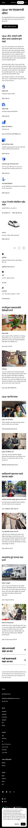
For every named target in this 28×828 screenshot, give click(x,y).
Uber (3, 2)
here (19, 819)
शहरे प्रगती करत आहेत (7, 144)
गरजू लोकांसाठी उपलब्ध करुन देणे (10, 531)
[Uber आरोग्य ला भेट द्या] (14, 521)
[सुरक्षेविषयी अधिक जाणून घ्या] (3, 254)
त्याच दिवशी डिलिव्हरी (7, 183)
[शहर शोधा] (3, 272)
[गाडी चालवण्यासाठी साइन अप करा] (14, 409)
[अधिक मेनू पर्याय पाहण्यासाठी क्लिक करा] (25, 2)
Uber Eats (5, 109)
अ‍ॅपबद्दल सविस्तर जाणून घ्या (10, 26)
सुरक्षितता (4, 257)
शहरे (3, 275)
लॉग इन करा (13, 2)
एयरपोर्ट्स (4, 291)
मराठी (5, 799)
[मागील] (19, 248)
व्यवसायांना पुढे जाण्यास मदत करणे (10, 164)
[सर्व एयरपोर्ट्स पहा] (3, 288)
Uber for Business (7, 622)
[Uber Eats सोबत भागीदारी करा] (14, 358)
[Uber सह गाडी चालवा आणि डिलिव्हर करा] (4, 122)
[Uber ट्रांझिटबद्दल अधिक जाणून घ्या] (14, 489)
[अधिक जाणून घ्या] (4, 86)
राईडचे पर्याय (5, 91)
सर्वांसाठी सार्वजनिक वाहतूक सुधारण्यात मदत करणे (14, 499)
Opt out (17, 824)
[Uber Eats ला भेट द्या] (14, 323)
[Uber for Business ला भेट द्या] (14, 612)
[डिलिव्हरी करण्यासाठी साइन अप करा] (14, 441)
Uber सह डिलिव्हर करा (8, 452)
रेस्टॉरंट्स (4, 369)
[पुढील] (24, 248)
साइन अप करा (20, 2)
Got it (23, 824)
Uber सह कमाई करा (7, 126)
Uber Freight (6, 583)
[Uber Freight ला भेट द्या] (14, 572)
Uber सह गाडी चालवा (7, 419)
